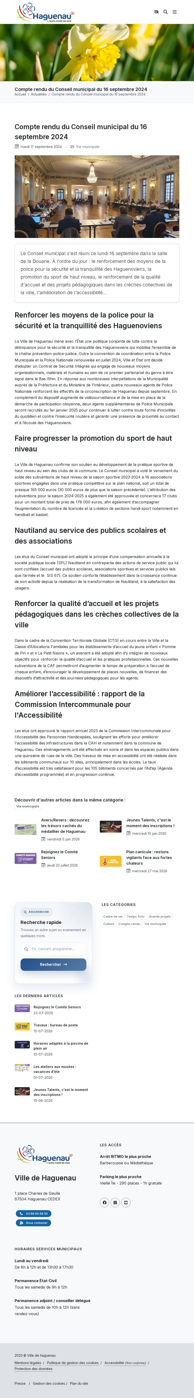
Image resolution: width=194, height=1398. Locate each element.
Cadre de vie (113, 916)
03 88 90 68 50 (36, 1213)
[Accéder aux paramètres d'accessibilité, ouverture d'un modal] (157, 11)
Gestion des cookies (49, 1383)
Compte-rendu (129, 924)
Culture (108, 924)
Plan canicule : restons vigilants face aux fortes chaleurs (149, 857)
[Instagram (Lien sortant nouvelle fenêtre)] (115, 1202)
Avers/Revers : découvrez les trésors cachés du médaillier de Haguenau (65, 826)
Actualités (39, 94)
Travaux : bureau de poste (56, 1025)
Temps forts (136, 916)
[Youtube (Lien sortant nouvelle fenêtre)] (126, 1202)
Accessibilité (125, 1363)
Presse (20, 1383)
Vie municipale (87, 147)
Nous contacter (36, 1223)
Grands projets (160, 916)
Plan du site (79, 1383)
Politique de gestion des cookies (73, 1363)
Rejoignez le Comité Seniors (57, 1007)
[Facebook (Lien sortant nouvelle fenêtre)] (104, 1202)
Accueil (20, 94)
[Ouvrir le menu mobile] (174, 12)
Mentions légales (28, 1363)
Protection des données (34, 1369)
